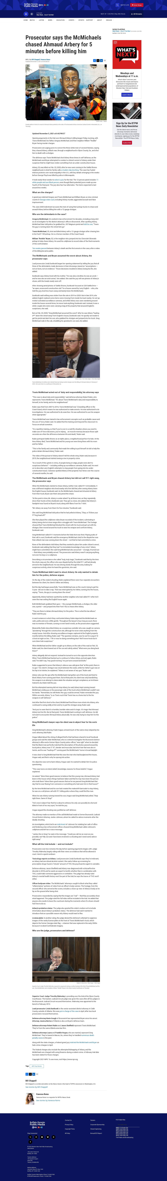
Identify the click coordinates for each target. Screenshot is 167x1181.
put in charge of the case (69, 1011)
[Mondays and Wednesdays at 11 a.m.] (127, 54)
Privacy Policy (69, 1124)
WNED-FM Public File (122, 1129)
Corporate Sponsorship (97, 1124)
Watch (32, 20)
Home (26, 20)
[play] (26, 14)
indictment (61, 824)
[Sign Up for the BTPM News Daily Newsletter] (127, 111)
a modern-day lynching (70, 170)
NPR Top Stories (37, 1066)
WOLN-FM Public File (122, 1134)
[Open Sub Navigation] (36, 20)
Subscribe (127, 143)
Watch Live (125, 5)
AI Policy (67, 1133)
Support (89, 20)
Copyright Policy (70, 1129)
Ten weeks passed (39, 248)
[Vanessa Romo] (30, 1099)
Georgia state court (47, 200)
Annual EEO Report (96, 1133)
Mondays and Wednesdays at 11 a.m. (127, 75)
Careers (92, 1120)
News (50, 20)
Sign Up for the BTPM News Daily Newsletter (127, 125)
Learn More (127, 95)
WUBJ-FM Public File (122, 1135)
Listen (41, 20)
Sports (81, 20)
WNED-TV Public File (122, 1128)
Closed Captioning (95, 1129)
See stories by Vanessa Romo (48, 1100)
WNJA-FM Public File (122, 1131)
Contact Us (68, 1120)
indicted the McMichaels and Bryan (83, 1042)
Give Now (137, 5)
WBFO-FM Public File (122, 1132)
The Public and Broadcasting (124, 1137)
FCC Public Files (120, 1120)
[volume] (31, 14)
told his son (88, 224)
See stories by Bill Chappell (37, 1087)
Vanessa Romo (45, 59)
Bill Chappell (36, 59)
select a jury (59, 180)
